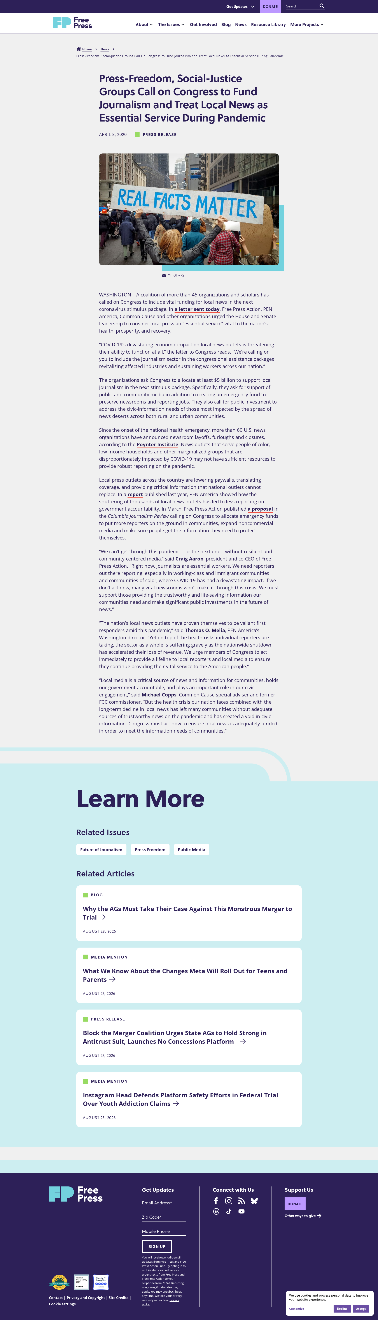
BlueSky (254, 1200)
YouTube (241, 1211)
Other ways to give (300, 1215)
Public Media (191, 849)
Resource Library (268, 24)
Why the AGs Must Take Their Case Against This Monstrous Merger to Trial (188, 912)
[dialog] (330, 1303)
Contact (56, 1297)
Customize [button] (296, 1309)
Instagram (228, 1200)
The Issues (169, 24)
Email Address (156, 1202)
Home (87, 49)
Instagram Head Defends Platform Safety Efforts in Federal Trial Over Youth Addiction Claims (181, 1099)
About (142, 24)
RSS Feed (241, 1200)
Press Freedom (150, 849)
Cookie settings (62, 1304)
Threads (216, 1211)
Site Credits (118, 1297)
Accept (361, 1308)
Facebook (216, 1200)
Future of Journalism (101, 849)
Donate (270, 6)
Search (322, 6)
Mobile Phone (156, 1231)
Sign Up (157, 1246)
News (241, 24)
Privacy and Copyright (86, 1297)
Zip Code (151, 1217)
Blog (226, 24)
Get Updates (237, 6)
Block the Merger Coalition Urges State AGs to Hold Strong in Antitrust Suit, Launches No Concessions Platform (175, 1037)
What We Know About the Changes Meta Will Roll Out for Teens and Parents (186, 975)
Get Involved (203, 24)
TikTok (228, 1211)
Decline (342, 1308)
